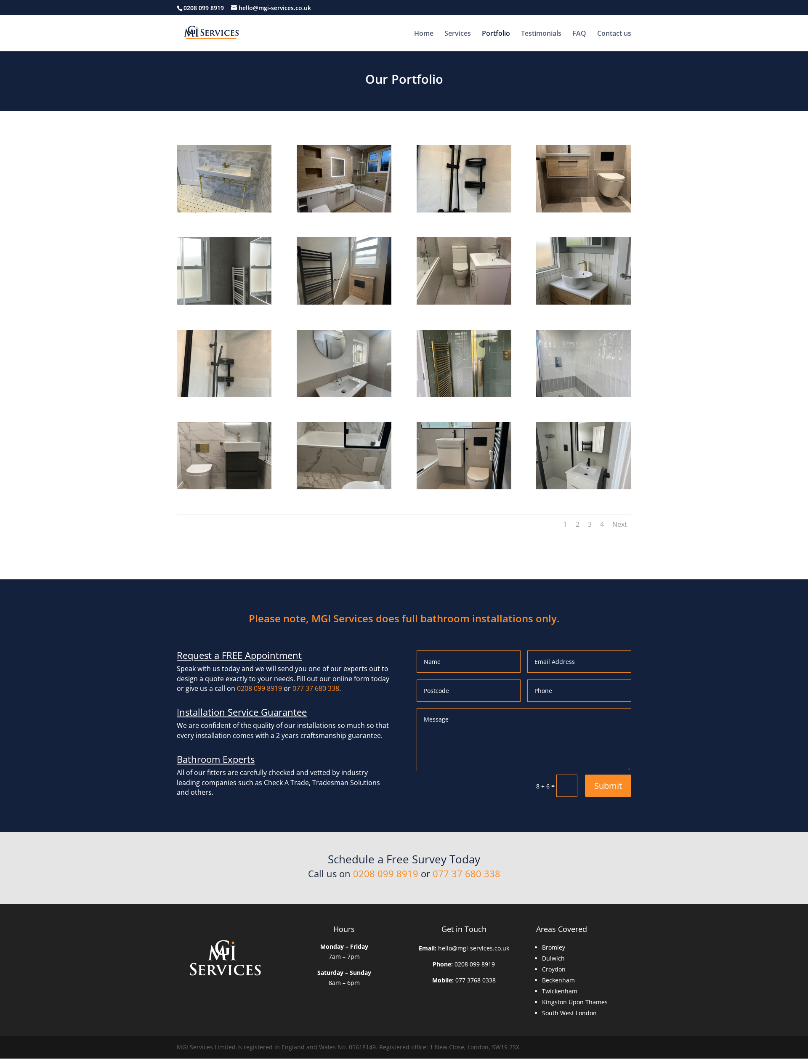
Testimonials (541, 34)
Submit (608, 785)
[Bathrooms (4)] (344, 210)
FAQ (579, 34)
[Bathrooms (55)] (583, 302)
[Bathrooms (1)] (224, 395)
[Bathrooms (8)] (583, 210)
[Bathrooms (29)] (344, 395)
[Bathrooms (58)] (224, 210)
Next (619, 524)
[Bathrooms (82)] (224, 487)
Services (457, 34)
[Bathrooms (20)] (344, 487)
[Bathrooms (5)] (464, 487)
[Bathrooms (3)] (464, 210)
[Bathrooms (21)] (344, 302)
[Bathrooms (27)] (583, 487)
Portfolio (496, 34)
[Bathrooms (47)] (464, 395)
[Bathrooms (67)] (224, 302)
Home (423, 34)
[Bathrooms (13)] (583, 395)
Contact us (614, 34)
